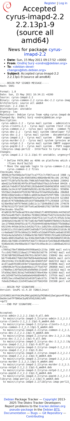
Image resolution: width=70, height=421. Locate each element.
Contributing (35, 416)
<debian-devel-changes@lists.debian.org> (26, 68)
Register (50, 3)
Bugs (34, 413)
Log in (63, 3)
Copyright (50, 399)
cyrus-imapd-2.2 (43, 52)
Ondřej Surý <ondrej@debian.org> (42, 63)
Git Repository (52, 413)
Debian (9, 399)
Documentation (15, 413)
